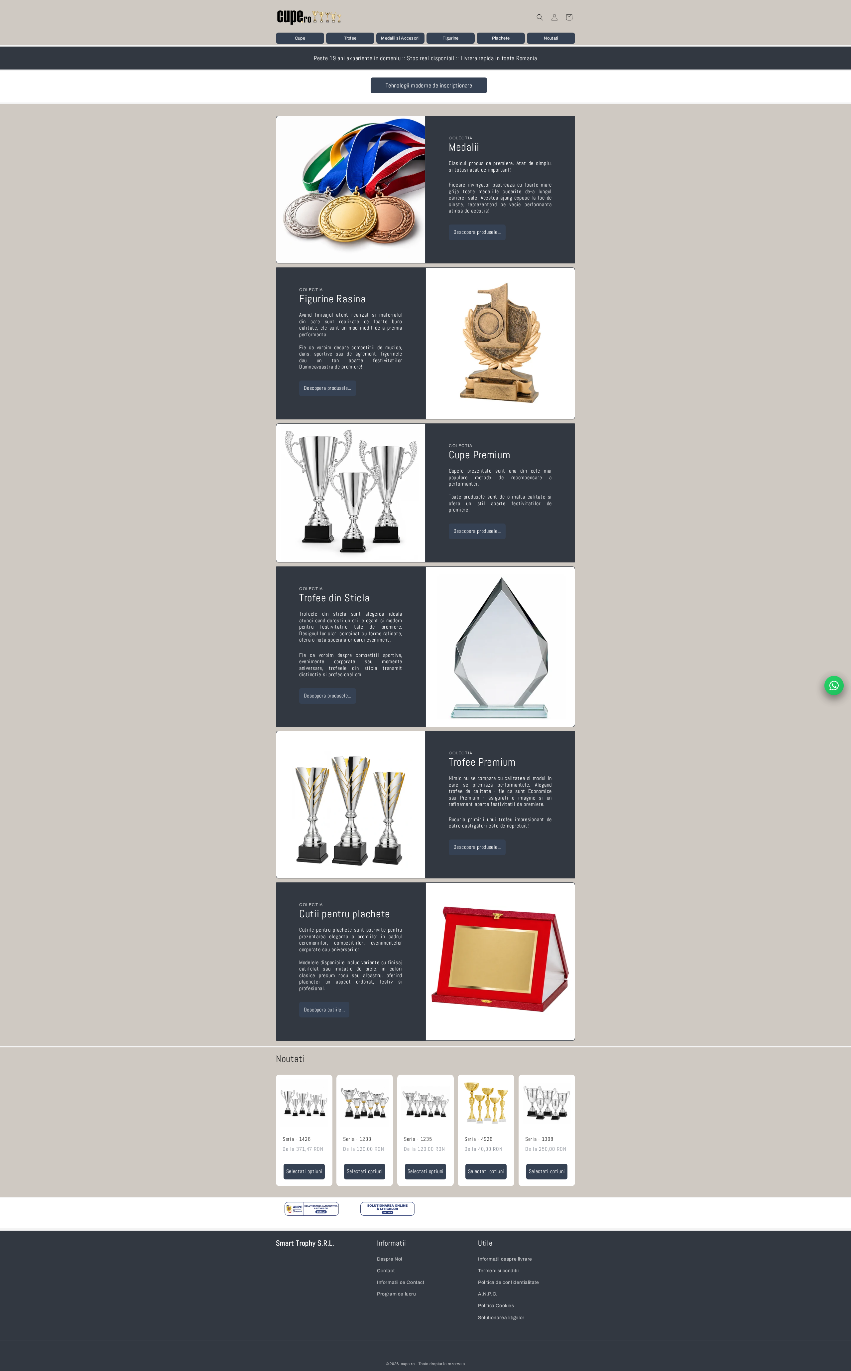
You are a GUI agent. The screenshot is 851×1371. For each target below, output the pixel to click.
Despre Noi (389, 1258)
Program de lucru (396, 1294)
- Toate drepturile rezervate (440, 1364)
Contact (386, 1270)
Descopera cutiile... (324, 1009)
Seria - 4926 (478, 1140)
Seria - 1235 (418, 1140)
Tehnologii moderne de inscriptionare (429, 85)
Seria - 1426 (297, 1140)
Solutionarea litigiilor (501, 1317)
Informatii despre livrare (505, 1258)
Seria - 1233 (357, 1140)
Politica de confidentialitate (508, 1282)
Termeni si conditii (498, 1270)
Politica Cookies (496, 1305)
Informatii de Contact (401, 1282)
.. (308, 1211)
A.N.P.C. (488, 1294)
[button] (300, 38)
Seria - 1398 (539, 1140)
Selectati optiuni (304, 1171)
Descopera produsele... (477, 232)
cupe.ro (408, 1364)
